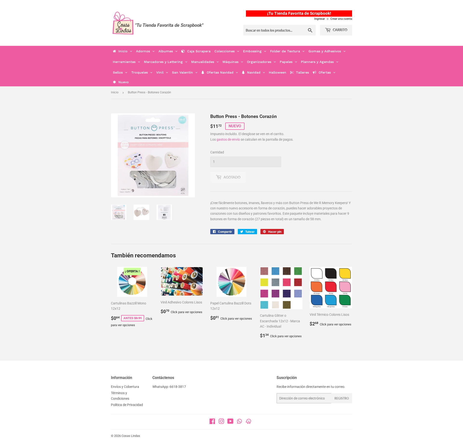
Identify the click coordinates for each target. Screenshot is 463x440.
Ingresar (319, 19)
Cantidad (217, 152)
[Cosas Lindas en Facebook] (212, 422)
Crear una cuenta (341, 19)
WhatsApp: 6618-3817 (169, 387)
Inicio (114, 92)
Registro (341, 398)
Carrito (339, 30)
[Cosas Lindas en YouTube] (230, 422)
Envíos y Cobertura (125, 387)
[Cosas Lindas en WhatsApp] (239, 423)
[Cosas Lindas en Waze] (248, 423)
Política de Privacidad (127, 405)
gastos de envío (228, 139)
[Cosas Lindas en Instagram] (221, 422)
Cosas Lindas (131, 436)
